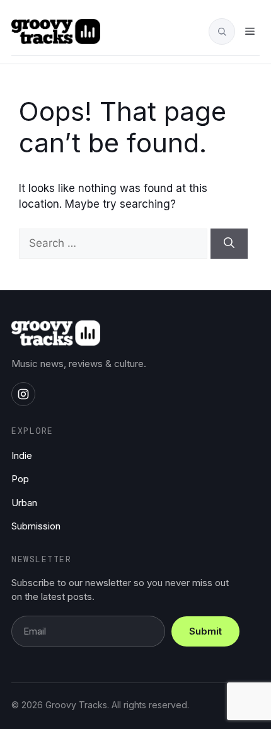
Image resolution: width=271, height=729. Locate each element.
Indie (21, 455)
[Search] (229, 244)
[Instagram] (23, 394)
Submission (36, 526)
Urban (24, 503)
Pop (20, 479)
